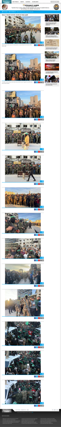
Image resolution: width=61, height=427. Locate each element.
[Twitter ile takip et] (54, 410)
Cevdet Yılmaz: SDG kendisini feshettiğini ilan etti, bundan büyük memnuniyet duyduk (10, 422)
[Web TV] (53, 2)
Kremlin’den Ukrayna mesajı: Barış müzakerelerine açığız (28, 419)
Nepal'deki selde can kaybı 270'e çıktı (7, 423)
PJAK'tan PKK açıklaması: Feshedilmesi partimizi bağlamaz (48, 418)
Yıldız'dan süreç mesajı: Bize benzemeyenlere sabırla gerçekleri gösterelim (48, 419)
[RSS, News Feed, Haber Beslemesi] (56, 410)
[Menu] (51, 2)
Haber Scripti (30, 412)
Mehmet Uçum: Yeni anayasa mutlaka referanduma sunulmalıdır (10, 418)
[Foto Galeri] (55, 2)
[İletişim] (56, 2)
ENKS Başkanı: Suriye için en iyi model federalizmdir (9, 419)
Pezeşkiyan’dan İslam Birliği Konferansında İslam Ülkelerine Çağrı (29, 418)
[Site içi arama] (58, 2)
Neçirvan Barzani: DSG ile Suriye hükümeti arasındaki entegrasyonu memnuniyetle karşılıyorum (48, 421)
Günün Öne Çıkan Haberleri (5, 415)
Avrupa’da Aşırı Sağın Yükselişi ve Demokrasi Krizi (47, 423)
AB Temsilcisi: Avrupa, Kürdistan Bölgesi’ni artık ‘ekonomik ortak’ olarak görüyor (29, 423)
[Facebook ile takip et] (52, 410)
